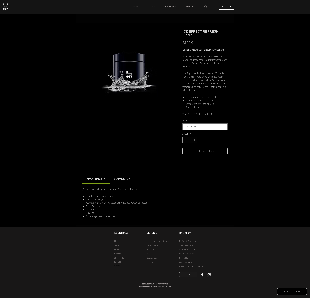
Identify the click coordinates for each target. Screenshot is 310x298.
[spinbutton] (190, 140)
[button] (207, 6)
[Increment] (195, 140)
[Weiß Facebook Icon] (202, 274)
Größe (186, 120)
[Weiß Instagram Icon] (208, 274)
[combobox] (205, 126)
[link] (96, 179)
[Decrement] (185, 140)
